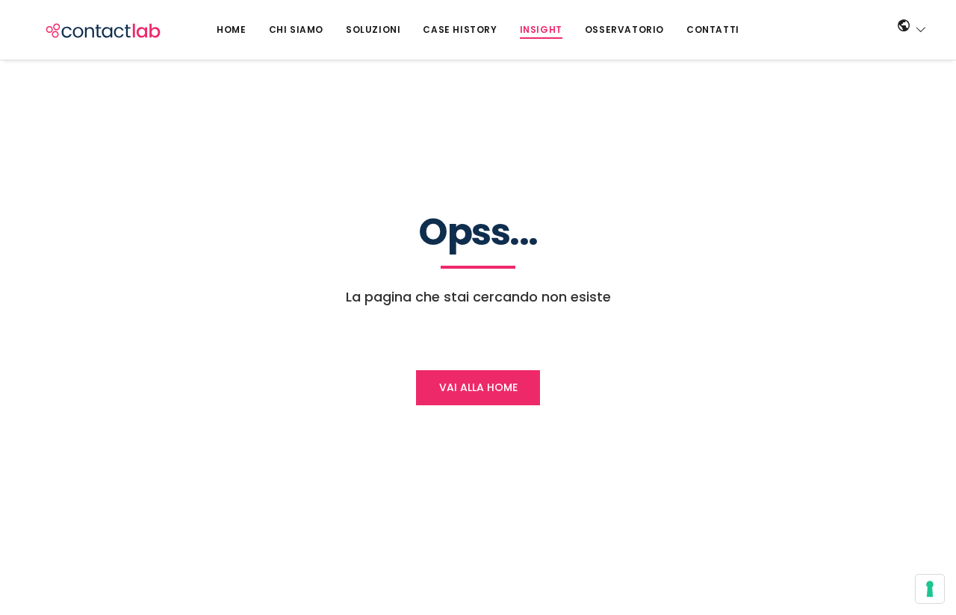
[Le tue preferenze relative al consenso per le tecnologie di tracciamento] (930, 589)
